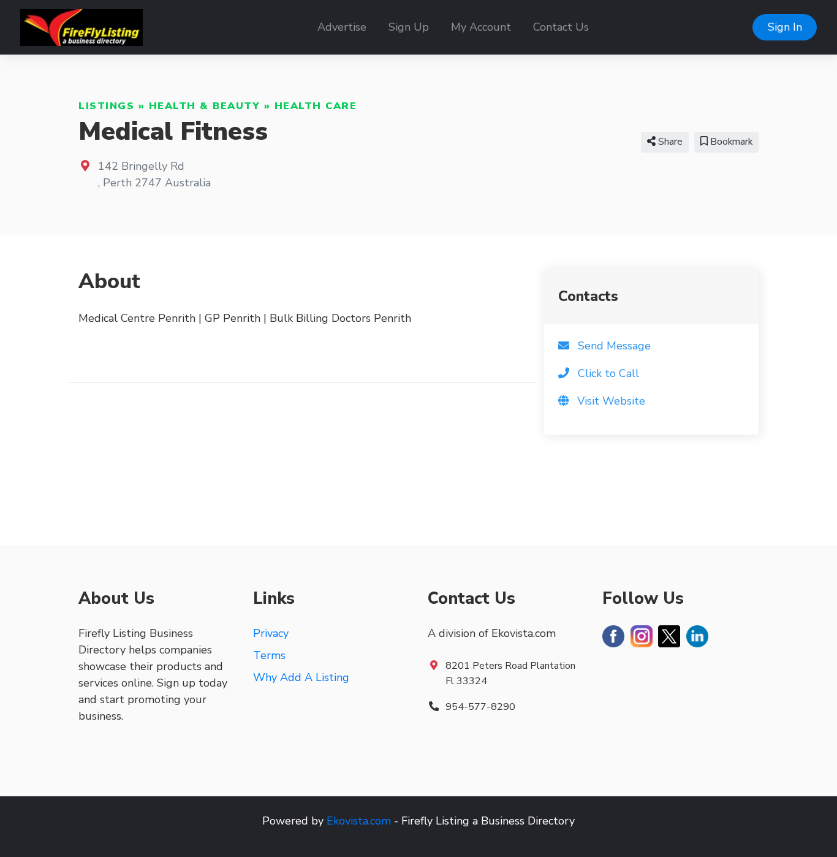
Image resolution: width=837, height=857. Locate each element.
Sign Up (408, 27)
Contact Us (561, 27)
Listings (106, 106)
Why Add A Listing (301, 677)
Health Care (316, 106)
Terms (269, 655)
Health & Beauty (204, 106)
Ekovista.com (359, 820)
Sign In (785, 27)
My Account (481, 27)
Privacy (271, 633)
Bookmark (730, 141)
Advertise (341, 27)
